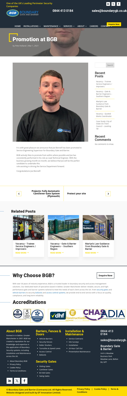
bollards (38, 292)
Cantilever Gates (46, 369)
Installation (73, 345)
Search (110, 65)
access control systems (55, 292)
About (81, 26)
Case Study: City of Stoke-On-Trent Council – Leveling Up (103, 125)
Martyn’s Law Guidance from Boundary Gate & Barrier (103, 105)
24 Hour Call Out (75, 348)
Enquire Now (105, 275)
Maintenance (51, 26)
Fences (53, 331)
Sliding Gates (44, 366)
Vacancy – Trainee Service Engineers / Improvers (104, 84)
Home (18, 26)
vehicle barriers (19, 292)
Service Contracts (76, 338)
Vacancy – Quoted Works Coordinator (104, 115)
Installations (30, 26)
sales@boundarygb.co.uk (109, 11)
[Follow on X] (113, 4)
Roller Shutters (45, 345)
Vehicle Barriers (45, 338)
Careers (94, 26)
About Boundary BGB (18, 361)
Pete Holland (20, 45)
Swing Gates (44, 376)
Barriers (41, 331)
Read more (21, 252)
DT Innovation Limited (49, 392)
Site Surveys (74, 342)
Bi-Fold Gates (44, 373)
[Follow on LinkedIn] (108, 4)
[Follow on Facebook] (118, 4)
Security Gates (46, 361)
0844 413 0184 (63, 11)
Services (68, 26)
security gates (102, 289)
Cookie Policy (15, 367)
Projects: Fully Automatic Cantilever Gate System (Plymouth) (46, 193)
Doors (40, 334)
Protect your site (76, 193)
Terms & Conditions (18, 371)
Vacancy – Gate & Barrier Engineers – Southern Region (104, 93)
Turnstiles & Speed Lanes (49, 348)
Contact (105, 26)
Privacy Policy (15, 364)
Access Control (45, 351)
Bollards (42, 355)
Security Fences (45, 342)
